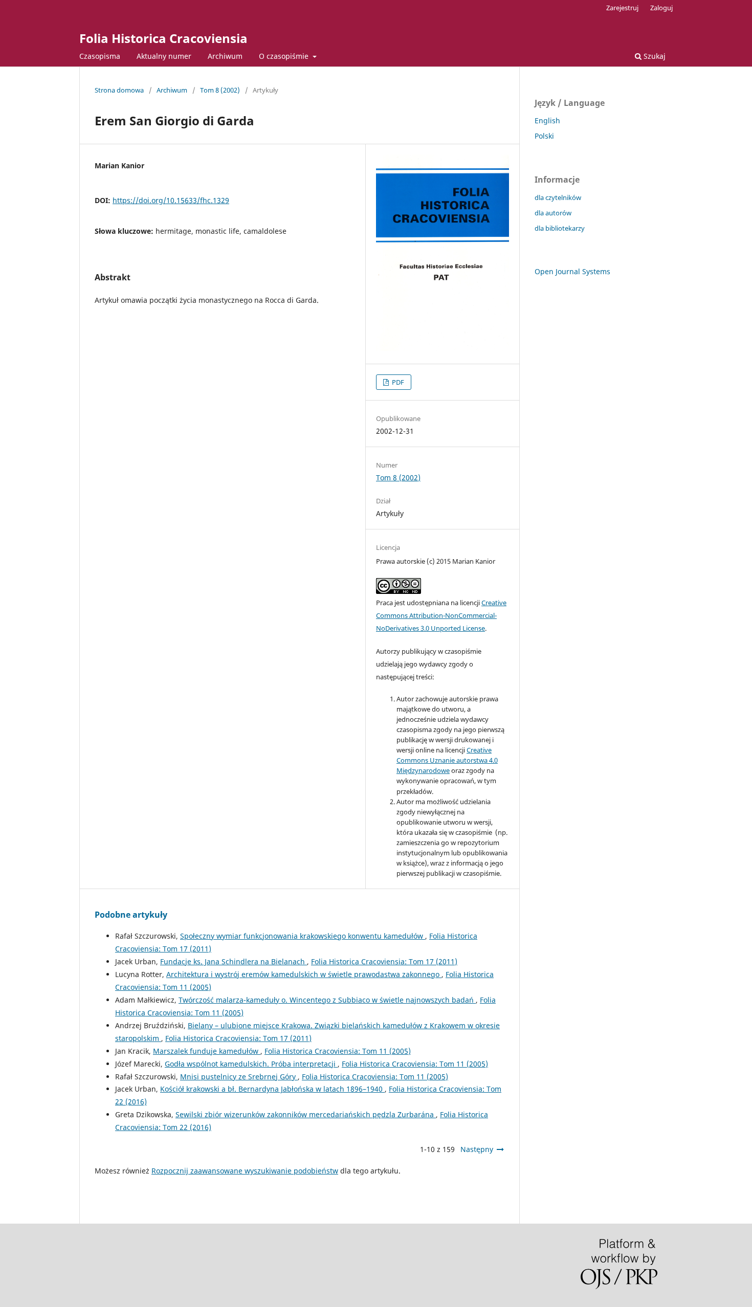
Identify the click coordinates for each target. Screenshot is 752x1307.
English (547, 120)
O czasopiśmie (285, 56)
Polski (544, 136)
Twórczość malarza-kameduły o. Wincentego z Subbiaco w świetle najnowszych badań (327, 1000)
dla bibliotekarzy (560, 228)
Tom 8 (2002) (220, 90)
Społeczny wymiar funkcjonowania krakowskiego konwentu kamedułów (302, 936)
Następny (476, 1149)
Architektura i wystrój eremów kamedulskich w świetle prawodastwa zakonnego (303, 974)
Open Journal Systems (572, 271)
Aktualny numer (164, 56)
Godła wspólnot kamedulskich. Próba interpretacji (251, 1064)
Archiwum (225, 56)
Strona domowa (119, 90)
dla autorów (553, 212)
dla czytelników (558, 197)
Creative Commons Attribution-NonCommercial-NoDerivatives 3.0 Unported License (441, 615)
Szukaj (654, 56)
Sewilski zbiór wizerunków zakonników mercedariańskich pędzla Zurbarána (305, 1114)
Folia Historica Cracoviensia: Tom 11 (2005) (337, 1051)
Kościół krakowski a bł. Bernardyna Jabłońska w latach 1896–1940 (272, 1089)
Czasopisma (99, 56)
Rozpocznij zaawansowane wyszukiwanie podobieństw (244, 1171)
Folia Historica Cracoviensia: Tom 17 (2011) (384, 961)
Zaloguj (661, 7)
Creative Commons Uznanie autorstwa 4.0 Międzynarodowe (447, 760)
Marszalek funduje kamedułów (206, 1051)
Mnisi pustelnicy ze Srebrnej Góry (239, 1076)
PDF (397, 382)
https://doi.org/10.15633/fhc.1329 (171, 200)
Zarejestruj (622, 7)
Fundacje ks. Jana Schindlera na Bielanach (233, 961)
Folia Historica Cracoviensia (163, 38)
